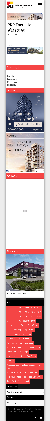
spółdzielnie (21, 372)
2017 (39, 312)
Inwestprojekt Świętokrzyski (23, 330)
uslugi (26, 381)
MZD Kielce (11, 347)
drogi (8, 330)
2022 (33, 316)
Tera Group (11, 377)
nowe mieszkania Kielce (16, 356)
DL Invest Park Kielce (16, 293)
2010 (33, 307)
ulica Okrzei (21, 377)
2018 (8, 316)
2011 (39, 307)
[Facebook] (35, 418)
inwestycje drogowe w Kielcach (19, 334)
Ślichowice (11, 372)
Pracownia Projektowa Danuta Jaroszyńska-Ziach (24, 366)
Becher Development (21, 321)
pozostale (10, 360)
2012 (8, 312)
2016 (33, 312)
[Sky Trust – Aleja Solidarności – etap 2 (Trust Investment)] (25, 131)
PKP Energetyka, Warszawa (21, 27)
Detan (23, 325)
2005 (8, 307)
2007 (21, 307)
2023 (39, 316)
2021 (27, 316)
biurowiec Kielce (13, 325)
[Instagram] (41, 418)
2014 (21, 312)
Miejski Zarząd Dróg (14, 343)
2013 (15, 312)
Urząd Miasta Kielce (14, 381)
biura (33, 321)
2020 (21, 316)
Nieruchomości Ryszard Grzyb (28, 347)
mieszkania (28, 343)
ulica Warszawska (35, 377)
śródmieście (33, 372)
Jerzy (20, 35)
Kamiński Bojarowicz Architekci (18, 338)
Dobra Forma (33, 325)
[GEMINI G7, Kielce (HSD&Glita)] (25, 19)
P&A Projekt (31, 356)
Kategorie (12, 386)
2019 (15, 316)
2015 (27, 312)
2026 (8, 321)
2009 (27, 307)
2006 (15, 307)
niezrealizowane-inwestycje (17, 352)
